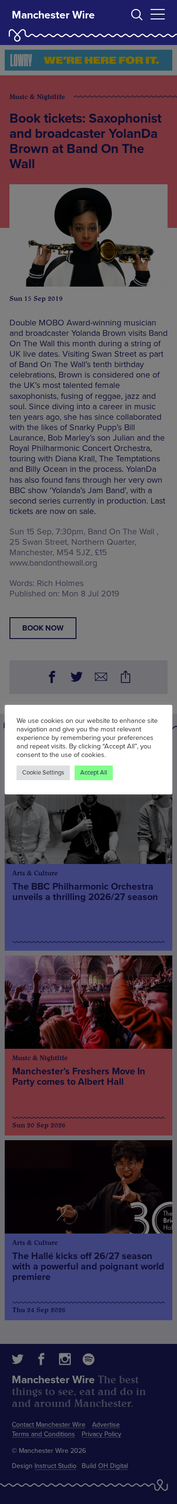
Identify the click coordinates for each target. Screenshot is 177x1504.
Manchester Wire (53, 15)
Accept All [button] (93, 772)
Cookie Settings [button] (43, 772)
